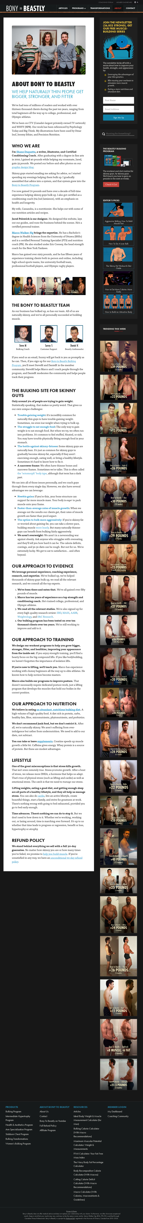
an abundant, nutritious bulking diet (58, 709)
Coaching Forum (106, 2)
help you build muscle (55, 854)
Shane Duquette (25, 152)
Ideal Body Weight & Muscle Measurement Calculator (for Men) (87, 1120)
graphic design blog (23, 167)
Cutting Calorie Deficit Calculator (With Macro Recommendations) (85, 1183)
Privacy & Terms (71, 1211)
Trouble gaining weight (31, 415)
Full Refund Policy (48, 1125)
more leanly (42, 527)
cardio (41, 795)
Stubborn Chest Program (17, 1134)
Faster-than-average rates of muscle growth (43, 508)
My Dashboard (115, 1111)
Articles (63, 8)
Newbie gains (25, 496)
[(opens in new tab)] (24, 285)
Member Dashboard (124, 2)
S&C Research (45, 616)
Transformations (100, 8)
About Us (44, 1111)
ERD (59, 612)
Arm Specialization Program (19, 1129)
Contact (130, 8)
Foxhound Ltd (70, 1218)
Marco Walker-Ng (22, 232)
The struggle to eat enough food (36, 427)
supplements (45, 741)
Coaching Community (118, 1116)
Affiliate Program (48, 1130)
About (118, 8)
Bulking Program (13, 1111)
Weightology (24, 616)
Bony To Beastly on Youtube (53, 1120)
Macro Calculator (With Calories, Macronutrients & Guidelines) (86, 1195)
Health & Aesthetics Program (19, 1124)
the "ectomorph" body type (32, 473)
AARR (74, 612)
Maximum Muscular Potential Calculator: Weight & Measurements (88, 1145)
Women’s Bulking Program (18, 1143)
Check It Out (111, 184)
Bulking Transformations (17, 1138)
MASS (66, 612)
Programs (78, 8)
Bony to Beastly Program (25, 185)
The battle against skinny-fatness (37, 446)
